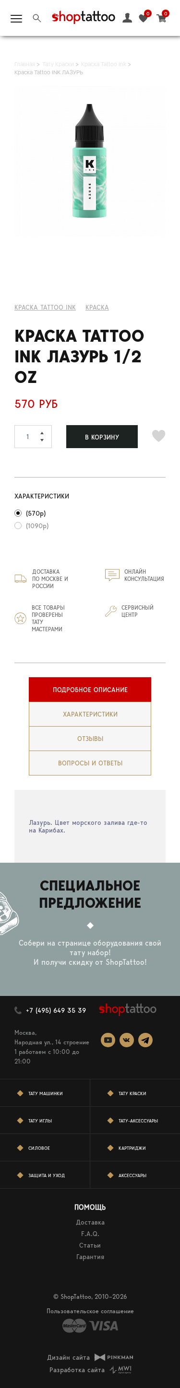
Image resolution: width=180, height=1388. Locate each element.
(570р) (36, 513)
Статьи (90, 1245)
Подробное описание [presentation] (90, 690)
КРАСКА (97, 307)
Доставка (90, 1222)
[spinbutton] (33, 436)
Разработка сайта (77, 1370)
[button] (46, 431)
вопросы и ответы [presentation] (90, 763)
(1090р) (37, 526)
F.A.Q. (90, 1234)
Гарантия (90, 1257)
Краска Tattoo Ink (45, 307)
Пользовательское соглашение (90, 1311)
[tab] (90, 689)
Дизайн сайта (68, 1357)
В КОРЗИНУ (102, 437)
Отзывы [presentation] (90, 738)
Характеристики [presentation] (90, 714)
